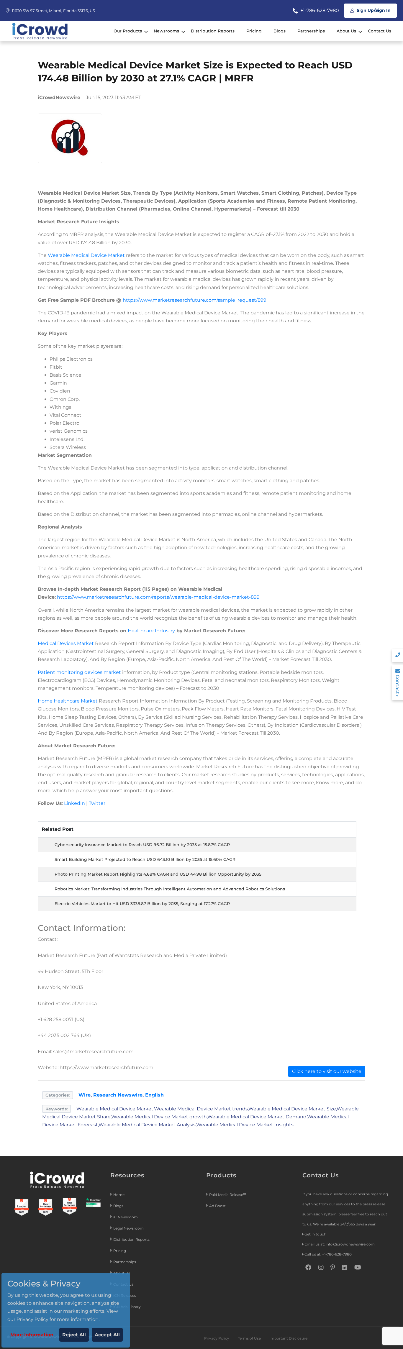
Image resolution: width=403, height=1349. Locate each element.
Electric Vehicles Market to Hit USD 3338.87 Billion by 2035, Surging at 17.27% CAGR (142, 903)
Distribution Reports (213, 31)
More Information (31, 1334)
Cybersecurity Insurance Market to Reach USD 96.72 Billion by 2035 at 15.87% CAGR (142, 844)
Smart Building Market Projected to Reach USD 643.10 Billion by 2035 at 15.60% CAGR (145, 859)
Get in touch (315, 1234)
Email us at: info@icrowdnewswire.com (339, 1244)
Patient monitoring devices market (79, 672)
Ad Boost (217, 1206)
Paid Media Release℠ (227, 1194)
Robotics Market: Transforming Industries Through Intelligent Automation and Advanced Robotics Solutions (170, 889)
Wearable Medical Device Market (86, 255)
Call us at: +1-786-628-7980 (328, 1254)
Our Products (128, 31)
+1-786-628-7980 (319, 10)
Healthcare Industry (151, 631)
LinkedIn (74, 803)
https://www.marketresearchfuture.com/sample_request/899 (194, 300)
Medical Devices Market (66, 643)
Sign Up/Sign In (373, 10)
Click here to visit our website (326, 1071)
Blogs (279, 31)
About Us (346, 31)
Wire (84, 1095)
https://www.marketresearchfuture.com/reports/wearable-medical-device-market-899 (158, 597)
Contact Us (379, 31)
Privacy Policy (216, 1338)
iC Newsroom (126, 1217)
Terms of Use (249, 1338)
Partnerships (311, 31)
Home (118, 1194)
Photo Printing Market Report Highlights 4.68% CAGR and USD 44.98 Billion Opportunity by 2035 (158, 874)
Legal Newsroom (129, 1228)
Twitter (97, 803)
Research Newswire (117, 1095)
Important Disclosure (288, 1338)
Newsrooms (166, 31)
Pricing (254, 31)
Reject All (74, 1334)
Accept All (107, 1334)
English (154, 1095)
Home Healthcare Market (68, 701)
